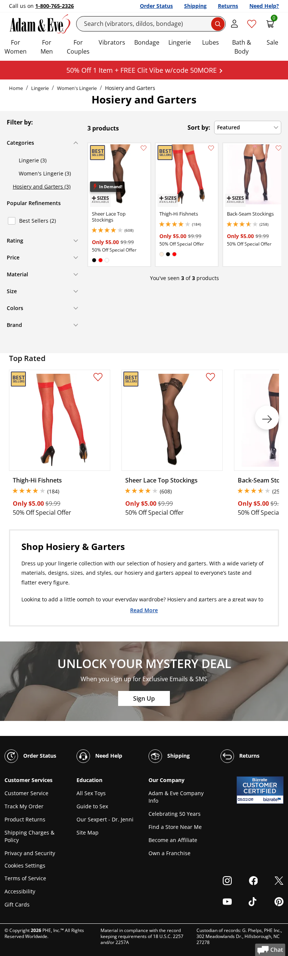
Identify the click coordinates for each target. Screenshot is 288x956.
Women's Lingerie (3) (45, 173)
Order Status (156, 5)
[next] (267, 418)
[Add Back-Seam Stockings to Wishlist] (279, 148)
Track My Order (24, 806)
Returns (228, 5)
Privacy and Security (29, 853)
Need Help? (264, 5)
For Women (15, 46)
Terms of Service (25, 878)
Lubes (210, 42)
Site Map (87, 832)
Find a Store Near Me (175, 826)
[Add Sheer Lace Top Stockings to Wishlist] (144, 148)
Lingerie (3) (32, 160)
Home (16, 88)
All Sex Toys (91, 793)
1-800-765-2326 (54, 5)
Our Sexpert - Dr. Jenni (105, 819)
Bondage (146, 42)
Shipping (195, 5)
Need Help (108, 755)
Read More (144, 610)
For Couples (78, 46)
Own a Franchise (169, 853)
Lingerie (179, 42)
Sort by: (199, 127)
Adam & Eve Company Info (176, 797)
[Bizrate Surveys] (273, 799)
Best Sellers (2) (37, 220)
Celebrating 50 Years (174, 813)
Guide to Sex (92, 806)
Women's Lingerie (77, 88)
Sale (272, 42)
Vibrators (112, 42)
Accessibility (19, 891)
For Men (46, 46)
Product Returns (24, 819)
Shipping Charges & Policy (29, 836)
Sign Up (144, 698)
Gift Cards (17, 904)
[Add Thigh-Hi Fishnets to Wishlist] (211, 148)
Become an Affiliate (172, 840)
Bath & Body (241, 46)
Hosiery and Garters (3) (41, 186)
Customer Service (26, 793)
